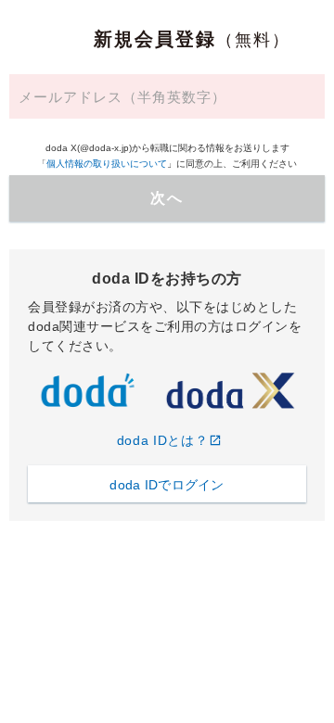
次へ (167, 198)
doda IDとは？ (163, 440)
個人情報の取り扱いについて (106, 164)
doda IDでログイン (166, 484)
